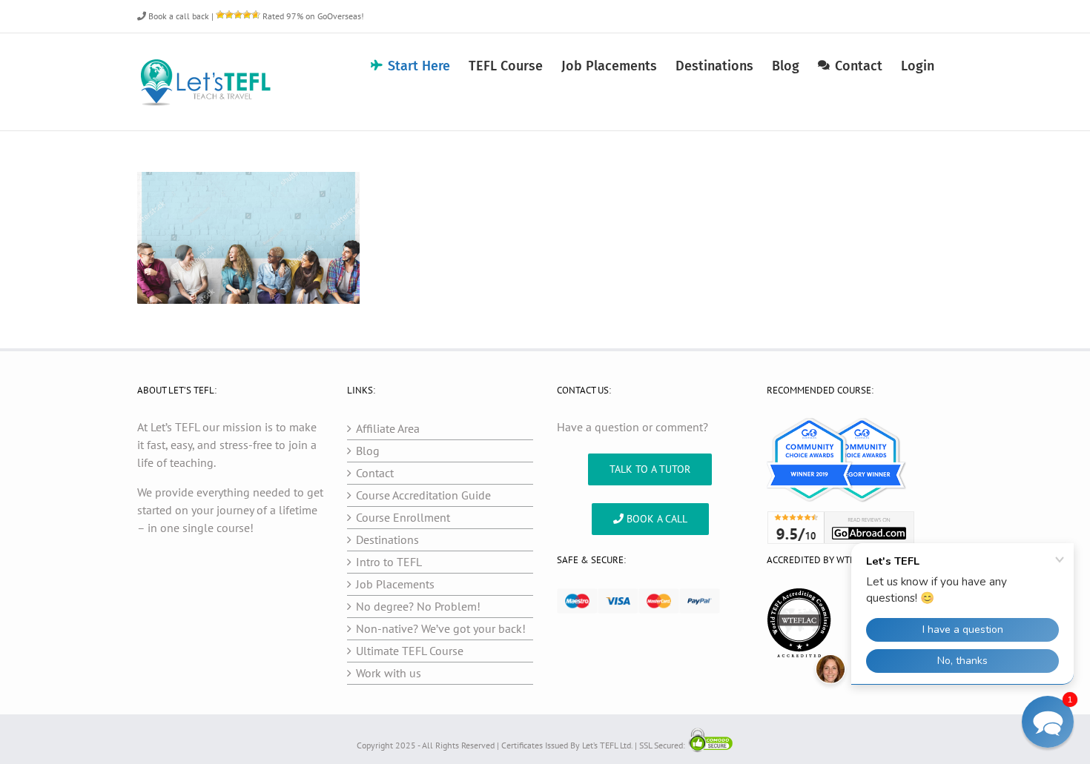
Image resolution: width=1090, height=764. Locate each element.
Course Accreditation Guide (423, 495)
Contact (375, 472)
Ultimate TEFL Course (409, 650)
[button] (1048, 722)
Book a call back (177, 15)
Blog (368, 450)
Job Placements (395, 584)
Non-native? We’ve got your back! (441, 628)
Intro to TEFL (389, 561)
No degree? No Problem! (418, 606)
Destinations (387, 539)
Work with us (388, 672)
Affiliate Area (388, 428)
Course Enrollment (403, 517)
